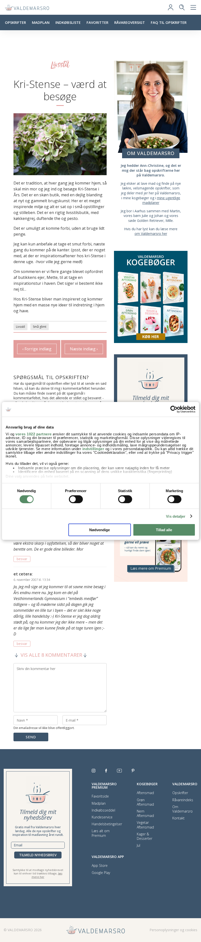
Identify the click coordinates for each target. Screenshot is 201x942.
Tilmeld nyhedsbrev (38, 855)
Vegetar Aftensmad (145, 824)
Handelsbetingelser (107, 824)
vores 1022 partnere (33, 434)
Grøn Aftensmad (145, 802)
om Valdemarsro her (151, 233)
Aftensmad (145, 793)
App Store (100, 865)
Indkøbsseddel (103, 810)
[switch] (76, 499)
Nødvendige (99, 530)
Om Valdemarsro (182, 809)
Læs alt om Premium (101, 833)
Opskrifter (15, 22)
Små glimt (39, 327)
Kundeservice (102, 817)
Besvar (22, 559)
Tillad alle (164, 530)
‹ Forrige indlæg (36, 349)
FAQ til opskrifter (169, 22)
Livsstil (20, 327)
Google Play (101, 873)
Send (31, 737)
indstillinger (93, 448)
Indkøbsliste (68, 22)
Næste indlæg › (84, 349)
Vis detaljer (175, 516)
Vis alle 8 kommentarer (51, 655)
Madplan (41, 22)
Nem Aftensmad (145, 813)
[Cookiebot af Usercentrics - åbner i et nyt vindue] (173, 409)
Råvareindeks (182, 800)
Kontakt (178, 818)
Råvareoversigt (129, 22)
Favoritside (100, 796)
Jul (138, 845)
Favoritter (97, 22)
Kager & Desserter (144, 836)
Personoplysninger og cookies (173, 930)
